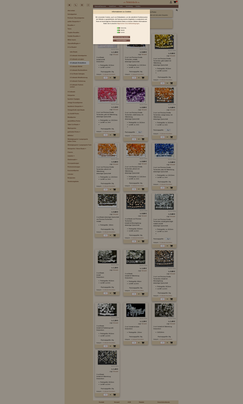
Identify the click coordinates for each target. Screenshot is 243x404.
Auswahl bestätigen (121, 40)
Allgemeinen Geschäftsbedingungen (128, 23)
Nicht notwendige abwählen (121, 37)
